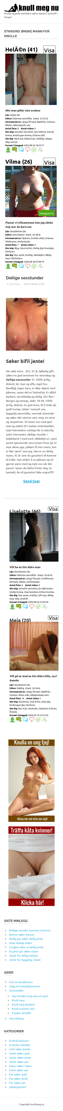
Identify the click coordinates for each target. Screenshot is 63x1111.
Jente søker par (19, 1061)
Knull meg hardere (23, 1004)
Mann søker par (18, 1070)
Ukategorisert (17, 1087)
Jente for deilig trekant (23, 955)
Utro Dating (16, 1018)
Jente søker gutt (19, 1053)
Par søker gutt (18, 1074)
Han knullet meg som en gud (30, 996)
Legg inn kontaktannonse (24, 986)
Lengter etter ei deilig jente (26, 947)
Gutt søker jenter (19, 1049)
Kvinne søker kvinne (21, 934)
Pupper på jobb (21, 1012)
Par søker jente (18, 1078)
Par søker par (17, 1082)
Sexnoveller (16, 990)
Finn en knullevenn (21, 982)
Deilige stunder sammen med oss (30, 930)
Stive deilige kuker (20, 943)
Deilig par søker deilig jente (26, 938)
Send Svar (31, 481)
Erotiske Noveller (20, 1045)
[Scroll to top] (57, 1105)
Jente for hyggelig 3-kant (25, 959)
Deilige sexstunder (24, 277)
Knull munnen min (23, 1008)
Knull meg (18, 1000)
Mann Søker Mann (20, 1066)
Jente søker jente (33, 283)
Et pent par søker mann (23, 951)
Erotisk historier (19, 1040)
